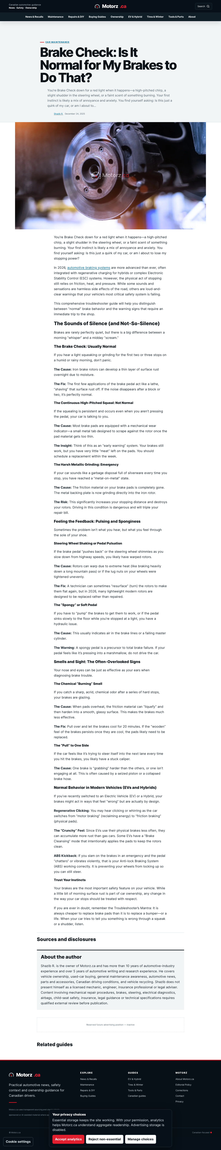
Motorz (114, 6)
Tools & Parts (176, 16)
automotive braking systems (88, 268)
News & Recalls (34, 16)
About (192, 16)
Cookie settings (18, 1142)
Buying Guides (97, 16)
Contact (180, 1095)
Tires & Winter (155, 16)
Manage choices (141, 1139)
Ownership (117, 16)
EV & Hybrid (135, 16)
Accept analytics (68, 1139)
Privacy (179, 1101)
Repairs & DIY (76, 16)
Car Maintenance (57, 42)
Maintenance (55, 16)
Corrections (182, 1090)
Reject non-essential (104, 1139)
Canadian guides (137, 1095)
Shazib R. (58, 113)
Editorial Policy (183, 1084)
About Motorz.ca (185, 1079)
